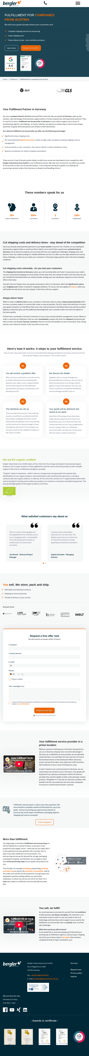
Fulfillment (13, 79)
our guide (66, 937)
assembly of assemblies (34, 871)
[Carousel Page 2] (45, 563)
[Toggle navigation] (77, 3)
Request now (76, 969)
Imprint (74, 976)
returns (74, 287)
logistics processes (27, 140)
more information (23, 704)
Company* (13, 644)
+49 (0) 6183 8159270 (39, 975)
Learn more (11, 48)
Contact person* (15, 653)
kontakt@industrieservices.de (45, 979)
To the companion (44, 822)
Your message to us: (16, 686)
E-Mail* (12, 662)
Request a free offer (30, 48)
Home (5, 79)
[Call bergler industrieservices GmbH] (45, 3)
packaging (27, 868)
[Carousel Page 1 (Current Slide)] (43, 563)
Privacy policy (76, 973)
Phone (11, 670)
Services (74, 963)
